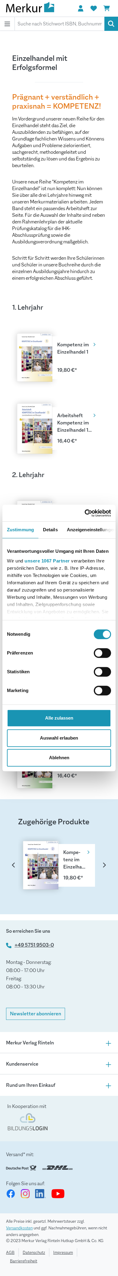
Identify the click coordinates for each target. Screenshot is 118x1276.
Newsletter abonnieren (35, 1014)
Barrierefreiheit (23, 1261)
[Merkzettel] (93, 8)
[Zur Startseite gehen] (36, 8)
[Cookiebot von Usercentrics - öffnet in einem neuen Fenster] (85, 513)
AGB (10, 1252)
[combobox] (60, 24)
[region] (59, 856)
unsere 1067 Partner (47, 560)
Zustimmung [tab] (20, 529)
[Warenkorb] (106, 8)
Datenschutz (34, 1252)
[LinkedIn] (40, 1193)
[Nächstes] (104, 864)
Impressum (63, 1252)
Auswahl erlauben (59, 737)
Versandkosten (19, 1228)
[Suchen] (111, 24)
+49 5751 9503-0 (34, 945)
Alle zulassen (59, 717)
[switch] (102, 653)
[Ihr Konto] (80, 8)
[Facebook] (10, 1193)
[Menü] (7, 24)
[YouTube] (57, 1193)
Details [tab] (50, 529)
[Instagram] (25, 1193)
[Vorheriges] (13, 864)
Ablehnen (59, 757)
